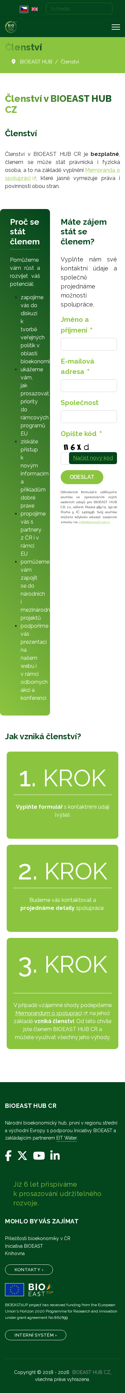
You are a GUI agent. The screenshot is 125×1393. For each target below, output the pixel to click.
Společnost (80, 402)
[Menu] (116, 27)
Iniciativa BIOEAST (24, 1246)
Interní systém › (36, 1335)
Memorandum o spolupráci (48, 1013)
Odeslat (82, 477)
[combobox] (79, 8)
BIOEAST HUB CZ (91, 1372)
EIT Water (66, 1138)
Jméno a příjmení (77, 324)
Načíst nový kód (93, 458)
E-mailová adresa (77, 366)
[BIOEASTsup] (62, 1290)
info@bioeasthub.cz (94, 522)
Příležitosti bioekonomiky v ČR (37, 1238)
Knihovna (15, 1253)
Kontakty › (29, 1269)
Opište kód (81, 433)
